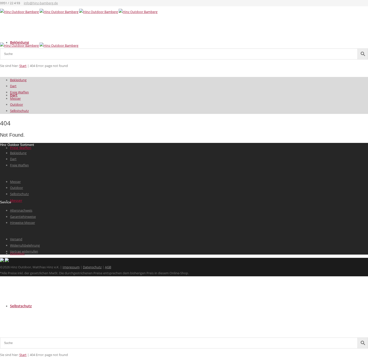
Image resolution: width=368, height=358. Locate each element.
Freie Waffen (20, 147)
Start (23, 355)
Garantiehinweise (23, 216)
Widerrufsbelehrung (25, 245)
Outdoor (16, 104)
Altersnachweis (21, 210)
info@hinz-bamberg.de (41, 3)
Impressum (71, 267)
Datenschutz (92, 267)
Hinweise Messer (22, 222)
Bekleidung (18, 80)
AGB (108, 267)
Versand (16, 239)
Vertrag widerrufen (24, 251)
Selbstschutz (21, 306)
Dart (13, 86)
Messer (16, 200)
